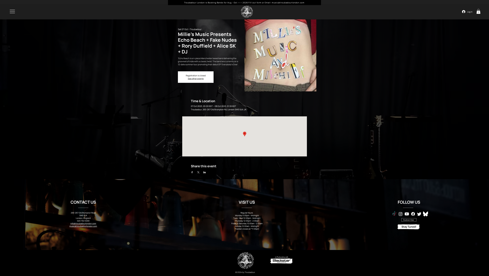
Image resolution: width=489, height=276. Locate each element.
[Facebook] (413, 213)
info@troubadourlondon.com (83, 223)
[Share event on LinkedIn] (204, 172)
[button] (478, 11)
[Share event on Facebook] (192, 172)
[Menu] (12, 11)
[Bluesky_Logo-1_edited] (425, 213)
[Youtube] (406, 213)
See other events (196, 78)
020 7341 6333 (83, 220)
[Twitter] (419, 213)
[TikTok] (394, 213)
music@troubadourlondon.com (83, 226)
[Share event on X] (198, 172)
